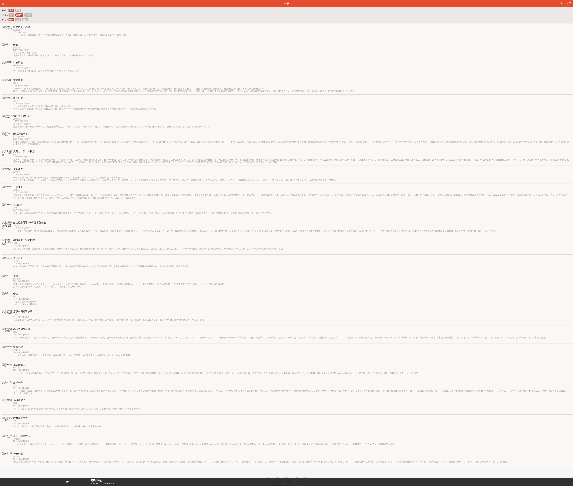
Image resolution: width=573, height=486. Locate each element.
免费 (18, 19)
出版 (286, 477)
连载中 (19, 15)
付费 (25, 19)
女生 (277, 477)
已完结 (28, 15)
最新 (18, 10)
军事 (286, 3)
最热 (11, 10)
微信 (305, 477)
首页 (569, 3)
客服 (296, 477)
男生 (267, 477)
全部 (11, 15)
